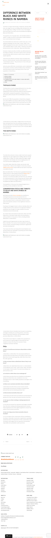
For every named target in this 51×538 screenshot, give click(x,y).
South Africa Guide (31, 485)
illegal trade (26, 173)
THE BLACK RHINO (7, 76)
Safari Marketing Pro (38, 537)
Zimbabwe (3, 491)
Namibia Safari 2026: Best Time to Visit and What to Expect (40, 62)
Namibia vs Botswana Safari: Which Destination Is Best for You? (41, 78)
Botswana (3, 482)
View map (3, 521)
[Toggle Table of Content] (29, 75)
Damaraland (32, 472)
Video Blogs (29, 510)
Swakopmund (39, 472)
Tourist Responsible (5, 507)
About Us (3, 497)
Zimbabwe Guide (30, 491)
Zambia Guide (30, 490)
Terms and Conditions (6, 508)
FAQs (6, 82)
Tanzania (3, 486)
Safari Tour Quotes (31, 505)
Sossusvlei (13, 472)
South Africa (3, 485)
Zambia (2, 490)
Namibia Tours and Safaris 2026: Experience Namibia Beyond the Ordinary (40, 68)
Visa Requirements (5, 510)
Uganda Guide (30, 488)
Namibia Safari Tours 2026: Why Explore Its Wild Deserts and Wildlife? (41, 57)
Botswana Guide (30, 482)
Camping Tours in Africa (32, 497)
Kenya (2, 483)
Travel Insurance (4, 505)
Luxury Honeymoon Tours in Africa (34, 502)
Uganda (3, 488)
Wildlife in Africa (30, 508)
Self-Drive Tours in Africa (32, 500)
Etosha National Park (5, 472)
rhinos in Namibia (17, 195)
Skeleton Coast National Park (22, 472)
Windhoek (19, 474)
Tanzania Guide (30, 486)
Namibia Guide (30, 480)
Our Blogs (3, 466)
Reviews (2, 503)
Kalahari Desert (4, 474)
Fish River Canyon (12, 474)
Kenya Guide (29, 483)
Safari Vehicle (30, 507)
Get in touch (3, 527)
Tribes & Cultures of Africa (32, 503)
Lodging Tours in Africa (32, 499)
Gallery (2, 499)
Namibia (3, 480)
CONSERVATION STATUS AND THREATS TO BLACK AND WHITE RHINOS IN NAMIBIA (17, 80)
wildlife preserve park (8, 167)
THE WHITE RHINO (8, 78)
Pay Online (3, 502)
